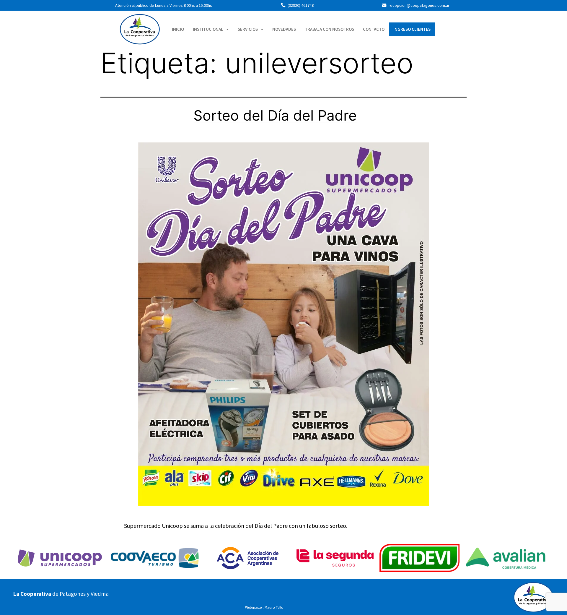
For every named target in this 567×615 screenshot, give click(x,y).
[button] (210, 29)
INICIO (178, 29)
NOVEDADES (284, 29)
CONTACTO (373, 29)
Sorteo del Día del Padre (275, 115)
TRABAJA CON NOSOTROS (329, 29)
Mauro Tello (274, 607)
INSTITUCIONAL (208, 29)
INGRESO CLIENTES (412, 29)
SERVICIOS (248, 29)
